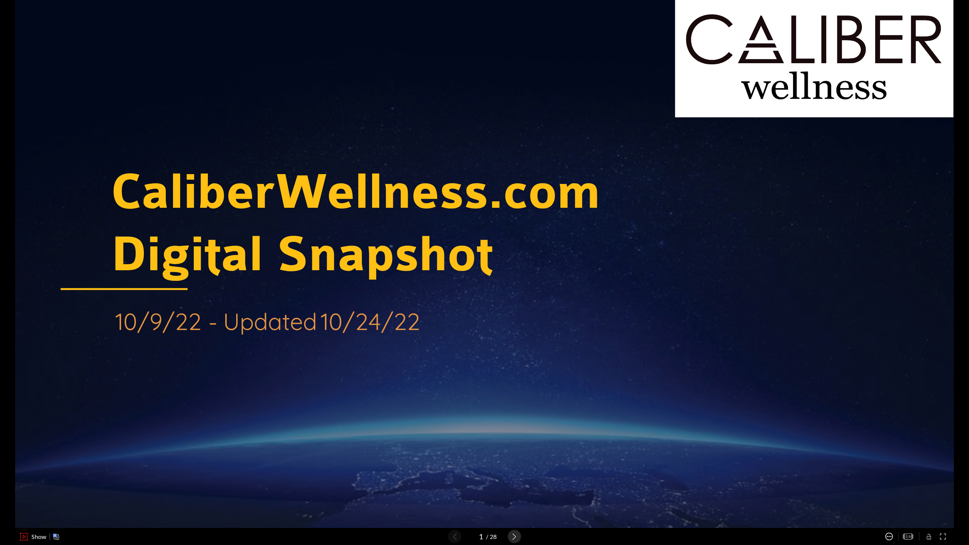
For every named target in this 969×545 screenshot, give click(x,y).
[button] (33, 537)
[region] (484, 264)
